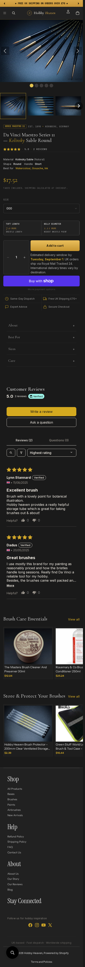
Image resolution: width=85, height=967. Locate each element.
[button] (13, 106)
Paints (11, 804)
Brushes (12, 799)
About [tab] (13, 325)
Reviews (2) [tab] (24, 440)
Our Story (13, 878)
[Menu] (4, 13)
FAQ (10, 847)
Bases (10, 794)
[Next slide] (75, 653)
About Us (13, 873)
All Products (14, 788)
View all (74, 619)
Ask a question (41, 422)
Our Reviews (14, 884)
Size (6, 199)
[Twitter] (50, 925)
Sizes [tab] (11, 349)
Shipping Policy (16, 841)
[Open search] (11, 453)
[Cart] (78, 13)
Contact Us (14, 852)
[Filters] (21, 453)
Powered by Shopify (56, 953)
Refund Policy (15, 836)
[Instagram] (36, 925)
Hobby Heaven (33, 953)
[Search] (13, 13)
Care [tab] (11, 360)
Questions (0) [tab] (59, 440)
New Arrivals (15, 815)
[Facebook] (30, 925)
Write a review (41, 412)
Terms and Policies (41, 961)
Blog (10, 889)
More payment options (41, 289)
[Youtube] (43, 925)
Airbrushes (14, 809)
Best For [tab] (14, 337)
